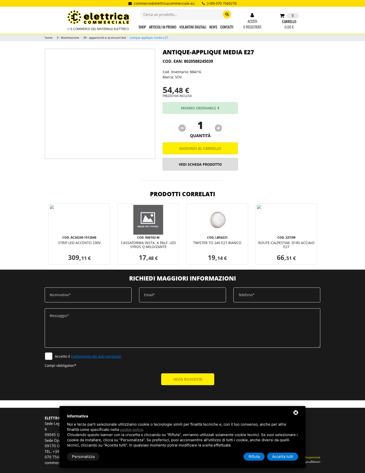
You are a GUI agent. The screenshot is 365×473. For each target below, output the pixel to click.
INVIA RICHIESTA (187, 379)
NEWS (213, 27)
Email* (149, 295)
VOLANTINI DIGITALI (192, 27)
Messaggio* (59, 316)
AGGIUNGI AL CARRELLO (200, 148)
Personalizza (83, 456)
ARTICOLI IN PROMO (162, 27)
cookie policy (131, 429)
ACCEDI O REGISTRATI (252, 24)
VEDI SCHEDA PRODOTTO (200, 164)
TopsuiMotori (311, 462)
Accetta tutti (282, 456)
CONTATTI (226, 27)
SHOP (142, 27)
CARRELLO (289, 21)
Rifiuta (254, 456)
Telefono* (246, 295)
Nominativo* (60, 295)
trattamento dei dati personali (96, 356)
